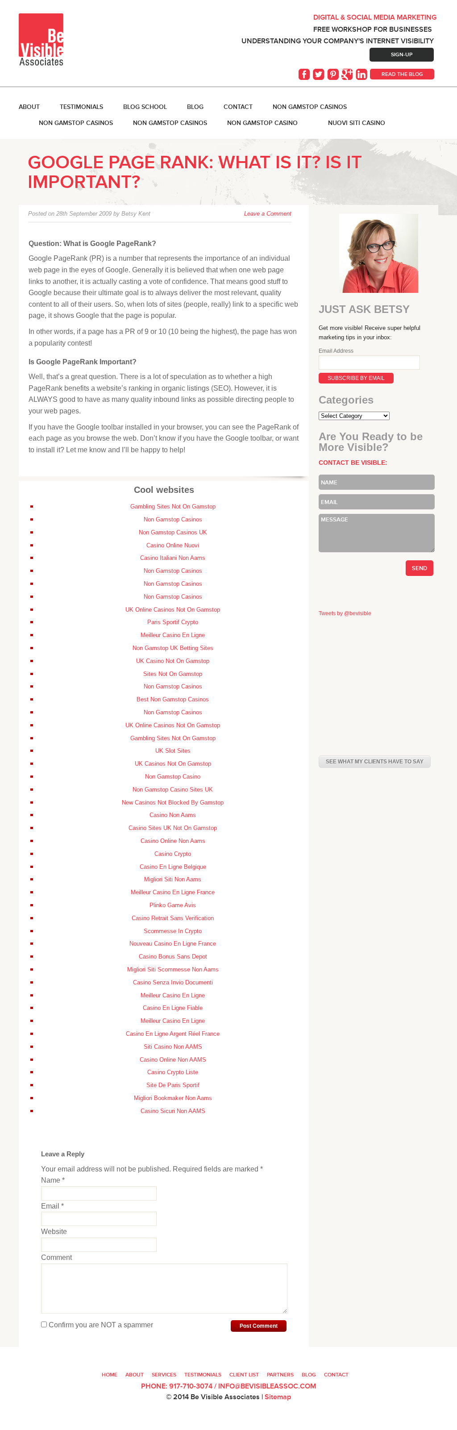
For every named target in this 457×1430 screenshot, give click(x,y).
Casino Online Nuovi (172, 545)
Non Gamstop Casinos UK (173, 532)
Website (54, 1231)
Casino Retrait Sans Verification (173, 918)
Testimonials (81, 106)
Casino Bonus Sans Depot (173, 956)
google (348, 74)
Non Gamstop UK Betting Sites (173, 648)
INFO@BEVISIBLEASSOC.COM (267, 1386)
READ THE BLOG (402, 74)
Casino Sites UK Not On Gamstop (173, 828)
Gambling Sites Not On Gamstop (173, 506)
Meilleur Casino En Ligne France (173, 892)
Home (109, 1375)
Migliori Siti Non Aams (172, 879)
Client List (244, 1375)
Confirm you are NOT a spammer (100, 1325)
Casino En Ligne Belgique (173, 866)
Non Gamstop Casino (262, 122)
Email (52, 1206)
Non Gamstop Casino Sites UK (173, 789)
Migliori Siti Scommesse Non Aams (173, 969)
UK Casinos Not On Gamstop (173, 763)
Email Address (336, 351)
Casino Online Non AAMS (173, 1059)
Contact (238, 106)
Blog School (145, 106)
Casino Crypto (172, 853)
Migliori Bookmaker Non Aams (173, 1098)
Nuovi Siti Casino (356, 122)
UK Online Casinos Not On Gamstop (172, 609)
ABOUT (29, 106)
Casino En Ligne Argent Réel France (173, 1033)
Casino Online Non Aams (173, 841)
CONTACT (336, 1375)
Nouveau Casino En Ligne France (172, 943)
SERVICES (164, 1375)
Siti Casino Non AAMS (173, 1046)
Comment (56, 1257)
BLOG (195, 106)
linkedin (362, 74)
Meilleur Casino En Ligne (173, 635)
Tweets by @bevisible (345, 613)
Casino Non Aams (173, 815)
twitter (319, 74)
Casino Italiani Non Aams (172, 557)
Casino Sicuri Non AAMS (173, 1111)
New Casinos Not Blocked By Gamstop (173, 802)
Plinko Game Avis (173, 905)
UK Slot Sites (173, 750)
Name (53, 1180)
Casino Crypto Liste (172, 1072)
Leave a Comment (267, 213)
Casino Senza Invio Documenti (173, 982)
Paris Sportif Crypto (172, 622)
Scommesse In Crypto (173, 931)
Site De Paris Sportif (172, 1085)
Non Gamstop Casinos (310, 106)
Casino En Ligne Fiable (173, 1008)
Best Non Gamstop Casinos (173, 699)
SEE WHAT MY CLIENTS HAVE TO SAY (375, 762)
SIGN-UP (401, 54)
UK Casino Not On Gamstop (172, 661)
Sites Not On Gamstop (172, 674)
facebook (305, 74)
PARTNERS (280, 1375)
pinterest (334, 74)
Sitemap (278, 1397)
